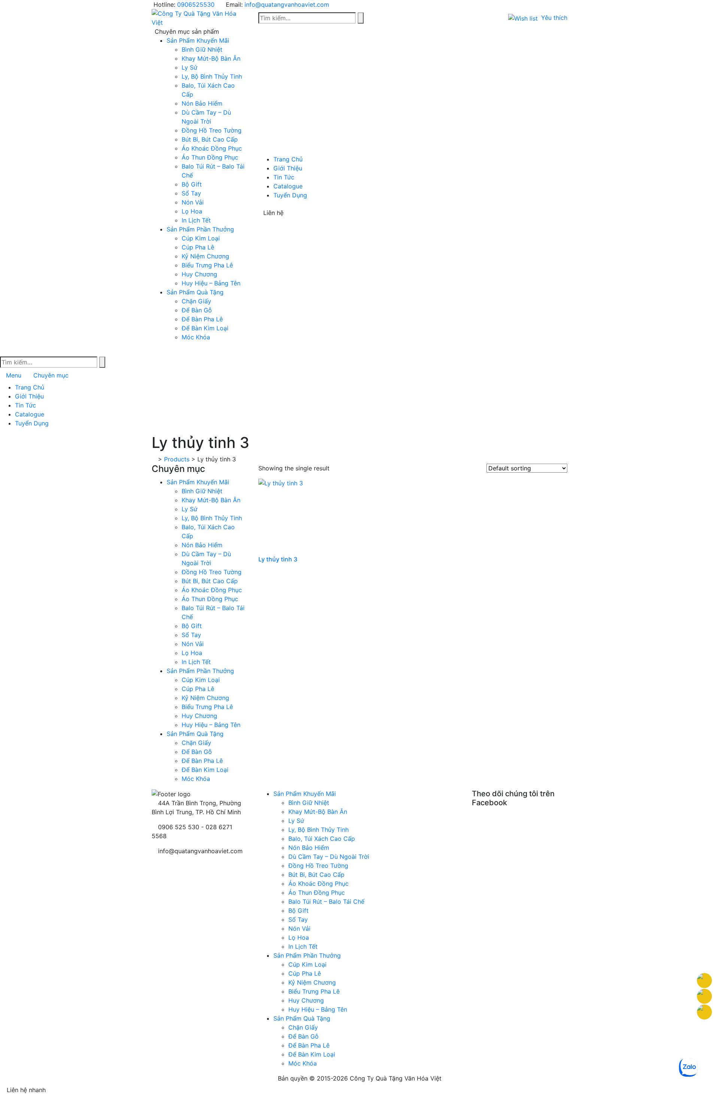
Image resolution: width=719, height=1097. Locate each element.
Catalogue (288, 186)
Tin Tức (283, 177)
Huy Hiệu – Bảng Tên (211, 283)
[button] (537, 17)
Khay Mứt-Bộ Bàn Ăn (211, 58)
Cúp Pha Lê (198, 247)
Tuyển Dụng (290, 195)
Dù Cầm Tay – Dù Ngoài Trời (328, 856)
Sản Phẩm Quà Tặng (195, 292)
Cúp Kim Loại (201, 238)
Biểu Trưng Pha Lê (207, 265)
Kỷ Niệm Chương (205, 256)
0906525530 (196, 4)
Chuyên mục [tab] (51, 375)
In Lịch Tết (196, 220)
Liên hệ (273, 212)
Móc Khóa (196, 337)
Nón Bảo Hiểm (202, 103)
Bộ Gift (192, 184)
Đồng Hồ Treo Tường (212, 130)
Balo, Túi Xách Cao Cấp (321, 838)
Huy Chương (199, 274)
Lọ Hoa (192, 211)
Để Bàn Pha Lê (202, 319)
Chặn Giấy (196, 301)
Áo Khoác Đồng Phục (212, 148)
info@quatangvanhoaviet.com (287, 4)
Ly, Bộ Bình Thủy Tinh (212, 76)
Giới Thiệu (287, 168)
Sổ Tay (191, 193)
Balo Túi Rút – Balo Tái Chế (326, 901)
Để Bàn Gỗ (197, 310)
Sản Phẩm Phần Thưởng (200, 229)
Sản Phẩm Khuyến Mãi (198, 40)
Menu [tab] (13, 375)
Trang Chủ (288, 159)
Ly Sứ (189, 67)
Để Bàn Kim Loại (205, 328)
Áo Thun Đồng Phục (210, 157)
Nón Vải (193, 202)
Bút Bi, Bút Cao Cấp (210, 139)
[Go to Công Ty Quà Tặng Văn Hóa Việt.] (154, 459)
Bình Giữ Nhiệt (202, 49)
